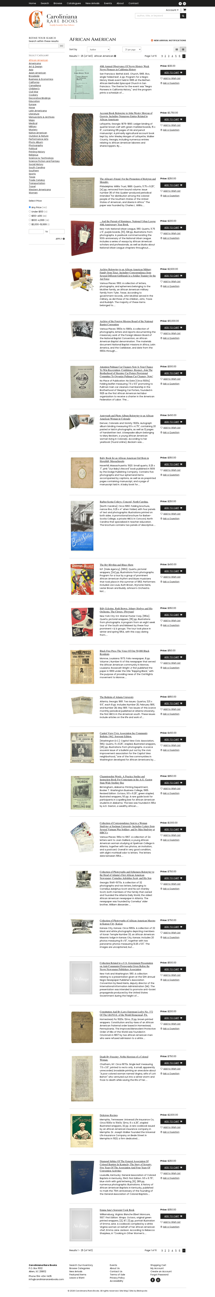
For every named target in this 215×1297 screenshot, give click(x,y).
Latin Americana (38, 110)
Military (33, 126)
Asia (31, 69)
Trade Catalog (37, 180)
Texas (32, 177)
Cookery (33, 95)
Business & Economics (41, 79)
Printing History (37, 151)
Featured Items (77, 1274)
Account (171, 10)
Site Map (123, 1290)
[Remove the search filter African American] (115, 56)
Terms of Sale (117, 1274)
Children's (34, 88)
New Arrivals (92, 3)
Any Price (39, 207)
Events (108, 3)
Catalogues (74, 3)
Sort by (73, 49)
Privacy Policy (117, 1277)
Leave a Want (77, 1277)
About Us (115, 1268)
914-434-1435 (44, 1276)
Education (34, 101)
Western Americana (40, 189)
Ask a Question (171, 83)
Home (32, 3)
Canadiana (35, 85)
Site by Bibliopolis (138, 1290)
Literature (34, 113)
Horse (32, 107)
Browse (58, 3)
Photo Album (36, 142)
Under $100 (39, 211)
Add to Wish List (172, 78)
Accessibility (116, 1280)
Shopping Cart (158, 1265)
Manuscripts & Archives (41, 117)
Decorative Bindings (40, 98)
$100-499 (39, 215)
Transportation (37, 183)
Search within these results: (44, 41)
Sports (32, 173)
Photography (36, 145)
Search (45, 3)
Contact (134, 3)
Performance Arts (38, 139)
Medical (33, 123)
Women (33, 192)
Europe (32, 104)
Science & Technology (41, 158)
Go (61, 45)
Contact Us (116, 1271)
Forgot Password (159, 1274)
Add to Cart (171, 72)
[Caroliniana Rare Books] (67, 19)
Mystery (33, 129)
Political (33, 148)
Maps (32, 120)
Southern (34, 170)
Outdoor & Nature (38, 136)
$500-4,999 (40, 220)
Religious (33, 154)
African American (38, 60)
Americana (35, 63)
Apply (59, 238)
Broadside (34, 76)
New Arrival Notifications (169, 40)
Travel (32, 186)
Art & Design (35, 66)
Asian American (37, 72)
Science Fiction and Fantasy (44, 161)
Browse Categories (79, 1268)
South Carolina (37, 167)
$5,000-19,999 (40, 224)
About (120, 3)
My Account (157, 1268)
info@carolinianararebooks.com (46, 1279)
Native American (38, 132)
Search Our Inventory (81, 1265)
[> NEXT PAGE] (183, 56)
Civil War (33, 91)
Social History (36, 164)
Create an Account (161, 1271)
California (34, 82)
